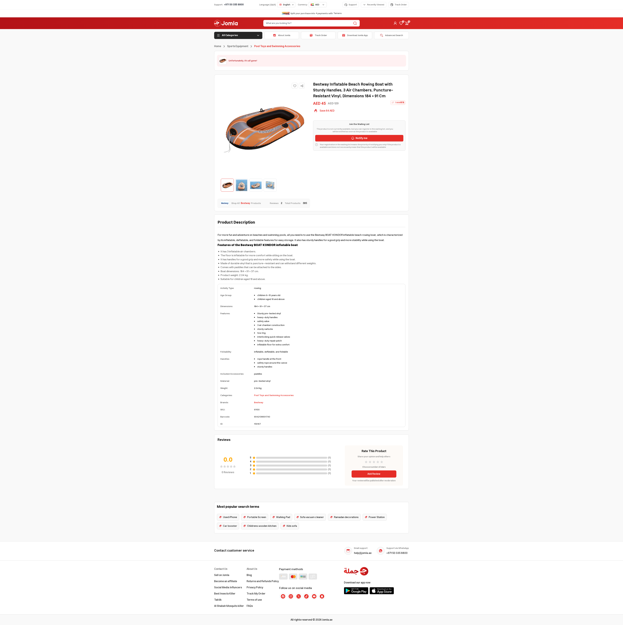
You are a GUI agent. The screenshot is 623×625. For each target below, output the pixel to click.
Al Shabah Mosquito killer (229, 606)
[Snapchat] (322, 596)
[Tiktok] (306, 596)
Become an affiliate (225, 581)
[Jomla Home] (226, 23)
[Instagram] (291, 596)
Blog (249, 575)
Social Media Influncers (228, 587)
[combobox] (286, 4)
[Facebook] (283, 596)
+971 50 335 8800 (234, 4)
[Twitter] (298, 596)
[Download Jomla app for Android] (356, 590)
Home (217, 46)
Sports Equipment (237, 46)
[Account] (395, 23)
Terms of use (254, 600)
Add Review (373, 474)
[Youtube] (314, 596)
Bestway (258, 402)
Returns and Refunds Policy (263, 581)
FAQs (250, 606)
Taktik (218, 600)
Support (353, 5)
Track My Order (256, 594)
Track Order (401, 5)
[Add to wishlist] (295, 86)
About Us (252, 569)
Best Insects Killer (224, 594)
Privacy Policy (255, 587)
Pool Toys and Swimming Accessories (274, 395)
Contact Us (220, 569)
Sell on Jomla (221, 575)
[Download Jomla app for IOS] (382, 590)
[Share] (302, 86)
